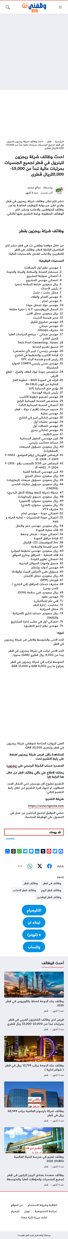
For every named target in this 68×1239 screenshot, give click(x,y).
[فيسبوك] (49, 866)
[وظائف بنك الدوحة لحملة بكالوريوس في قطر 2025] (34, 992)
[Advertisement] (34, 52)
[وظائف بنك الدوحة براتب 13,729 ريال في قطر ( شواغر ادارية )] (34, 1056)
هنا (49, 776)
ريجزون (12, 765)
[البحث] (7, 7)
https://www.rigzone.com (46, 805)
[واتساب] (30, 866)
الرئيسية (59, 141)
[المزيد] (20, 866)
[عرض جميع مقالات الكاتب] (59, 190)
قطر (49, 141)
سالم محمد (34, 187)
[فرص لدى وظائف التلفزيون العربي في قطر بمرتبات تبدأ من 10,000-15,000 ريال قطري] (34, 1024)
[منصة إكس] (39, 866)
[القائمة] (60, 7)
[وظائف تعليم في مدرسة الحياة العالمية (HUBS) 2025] (34, 1148)
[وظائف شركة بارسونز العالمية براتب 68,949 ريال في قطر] (34, 1102)
